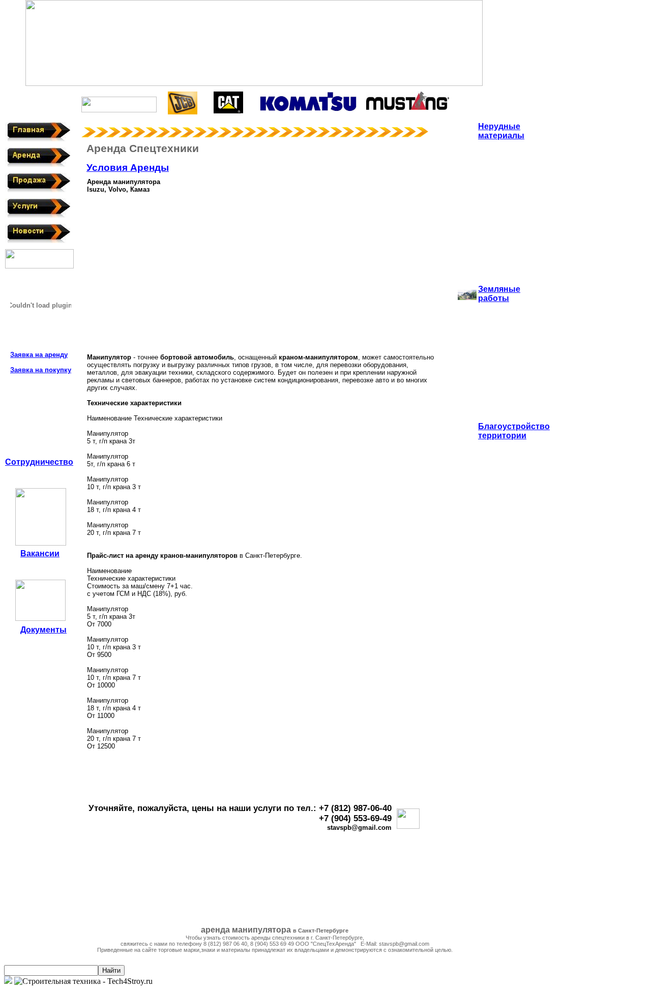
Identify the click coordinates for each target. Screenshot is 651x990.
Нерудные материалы (501, 131)
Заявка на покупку (40, 370)
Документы (43, 629)
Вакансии (40, 553)
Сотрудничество (39, 462)
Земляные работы (499, 294)
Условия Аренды (127, 167)
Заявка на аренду (39, 354)
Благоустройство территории (514, 431)
